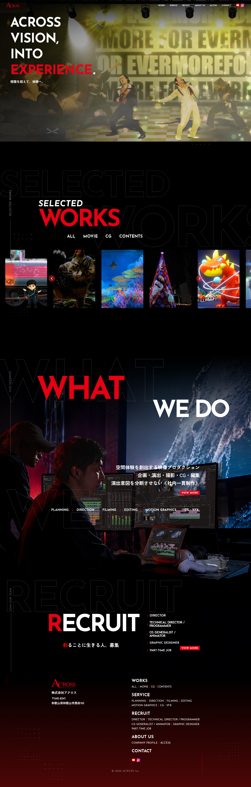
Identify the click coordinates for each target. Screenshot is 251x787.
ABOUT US (200, 6)
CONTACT (226, 6)
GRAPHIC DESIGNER (186, 724)
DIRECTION (156, 701)
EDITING (186, 701)
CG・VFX (166, 705)
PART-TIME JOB (141, 728)
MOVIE (144, 687)
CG (153, 687)
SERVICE (173, 6)
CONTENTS (164, 687)
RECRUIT (186, 6)
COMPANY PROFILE (145, 743)
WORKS (161, 6)
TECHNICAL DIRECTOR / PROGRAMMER (174, 719)
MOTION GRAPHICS (144, 705)
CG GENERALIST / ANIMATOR (151, 724)
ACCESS (213, 6)
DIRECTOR (138, 719)
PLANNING (139, 701)
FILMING (172, 701)
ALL (134, 687)
